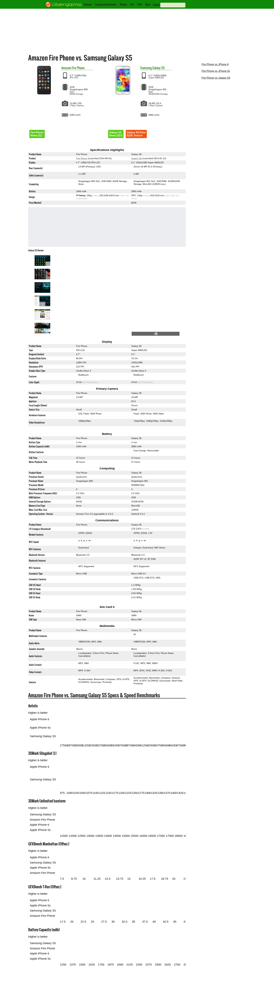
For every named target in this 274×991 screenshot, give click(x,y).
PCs (132, 4)
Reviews (88, 4)
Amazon (66, 67)
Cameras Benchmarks (106, 4)
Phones (123, 4)
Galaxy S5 (158, 67)
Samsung (146, 67)
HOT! (139, 4)
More (147, 4)
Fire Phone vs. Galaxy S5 (216, 77)
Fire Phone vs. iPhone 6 (215, 64)
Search (156, 5)
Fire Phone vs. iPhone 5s (216, 71)
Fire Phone (78, 67)
